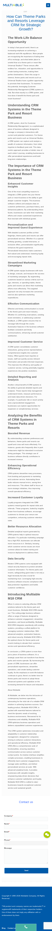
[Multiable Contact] (26, 927)
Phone (7, 840)
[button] (47, 834)
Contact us (12, 928)
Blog (3, 928)
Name (7, 824)
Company (8, 816)
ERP (25, 12)
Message (8, 848)
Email (6, 832)
